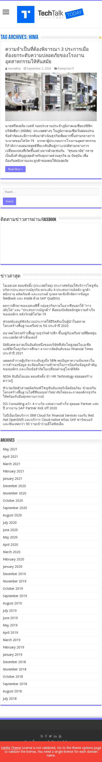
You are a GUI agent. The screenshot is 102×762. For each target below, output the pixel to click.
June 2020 (10, 530)
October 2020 (13, 500)
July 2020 (10, 522)
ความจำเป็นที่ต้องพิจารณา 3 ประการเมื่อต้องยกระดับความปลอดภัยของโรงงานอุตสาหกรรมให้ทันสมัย (47, 55)
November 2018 (14, 669)
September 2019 (15, 596)
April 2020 (10, 544)
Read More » (15, 169)
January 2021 (12, 478)
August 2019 (12, 603)
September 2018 (15, 684)
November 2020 (14, 493)
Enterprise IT (66, 68)
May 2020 (10, 537)
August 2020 (12, 515)
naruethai (14, 68)
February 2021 (13, 471)
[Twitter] (50, 736)
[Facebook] (46, 736)
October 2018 (13, 676)
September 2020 (15, 508)
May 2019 (10, 625)
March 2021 (11, 464)
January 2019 (12, 654)
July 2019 (10, 610)
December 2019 (14, 574)
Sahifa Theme (11, 748)
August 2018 (12, 691)
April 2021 (10, 456)
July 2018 (10, 698)
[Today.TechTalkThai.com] (51, 12)
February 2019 (13, 647)
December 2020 (14, 486)
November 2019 (14, 581)
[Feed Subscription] (100, 38)
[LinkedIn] (55, 736)
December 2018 (14, 662)
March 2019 (11, 640)
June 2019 (10, 618)
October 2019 (13, 588)
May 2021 (10, 449)
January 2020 (12, 566)
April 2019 (10, 632)
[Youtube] (60, 736)
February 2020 (13, 559)
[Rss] (42, 736)
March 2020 (11, 552)
